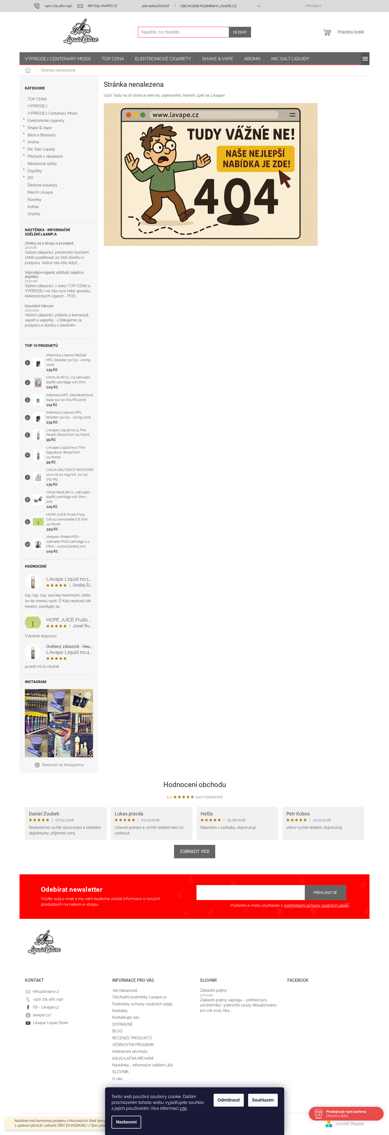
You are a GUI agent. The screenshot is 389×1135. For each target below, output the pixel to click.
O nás (117, 1079)
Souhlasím (263, 1100)
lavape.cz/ (42, 1015)
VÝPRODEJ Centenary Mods (52, 113)
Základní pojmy (213, 990)
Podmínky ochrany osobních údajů (142, 1004)
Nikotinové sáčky (42, 164)
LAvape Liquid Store (50, 1023)
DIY (30, 178)
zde (183, 1108)
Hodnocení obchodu (194, 785)
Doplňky (35, 171)
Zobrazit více (195, 851)
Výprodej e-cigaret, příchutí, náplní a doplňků (54, 275)
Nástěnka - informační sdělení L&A (142, 1065)
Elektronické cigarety (46, 120)
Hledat (240, 32)
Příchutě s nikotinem (45, 156)
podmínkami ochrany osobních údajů (316, 905)
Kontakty (120, 1011)
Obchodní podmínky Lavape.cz (208, 6)
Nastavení (126, 1122)
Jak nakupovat (155, 6)
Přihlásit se (325, 892)
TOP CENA (37, 99)
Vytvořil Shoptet (350, 1124)
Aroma (33, 142)
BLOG (117, 1031)
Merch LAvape (40, 192)
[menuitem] (58, 58)
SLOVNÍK (120, 1072)
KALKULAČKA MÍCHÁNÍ (132, 1058)
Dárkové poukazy (42, 185)
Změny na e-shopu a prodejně (49, 243)
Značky (34, 214)
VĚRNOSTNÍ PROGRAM (133, 1045)
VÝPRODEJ (37, 106)
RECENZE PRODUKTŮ (132, 1038)
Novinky (34, 199)
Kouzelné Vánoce (39, 306)
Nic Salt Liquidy (41, 149)
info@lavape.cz (46, 991)
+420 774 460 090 (48, 999)
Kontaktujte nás (125, 1017)
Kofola (33, 207)
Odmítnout (229, 1100)
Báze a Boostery (42, 135)
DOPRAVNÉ (122, 1024)
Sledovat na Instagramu (63, 765)
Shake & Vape (40, 128)
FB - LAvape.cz (46, 1007)
